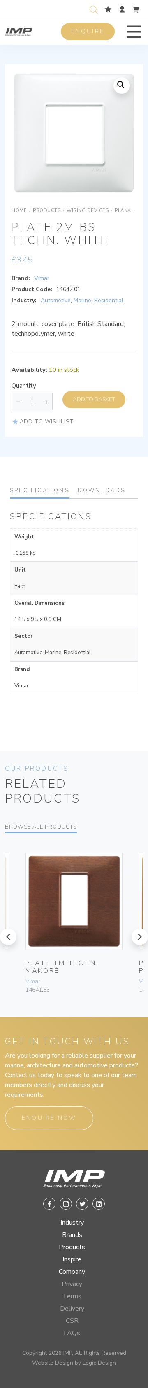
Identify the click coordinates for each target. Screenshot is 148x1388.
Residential (108, 300)
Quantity (24, 386)
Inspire (71, 1259)
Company (72, 1271)
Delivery (72, 1308)
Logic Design (99, 1363)
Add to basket (94, 399)
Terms (71, 1296)
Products (72, 1247)
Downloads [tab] (102, 490)
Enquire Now (49, 1118)
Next (120, 141)
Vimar (41, 278)
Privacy (72, 1284)
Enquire (87, 31)
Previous (28, 141)
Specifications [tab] (39, 490)
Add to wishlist (47, 421)
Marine (82, 300)
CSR (72, 1320)
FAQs (72, 1333)
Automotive (56, 300)
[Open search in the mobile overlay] (95, 8)
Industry (72, 1222)
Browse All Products (41, 827)
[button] (134, 32)
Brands (72, 1234)
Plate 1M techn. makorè (62, 966)
